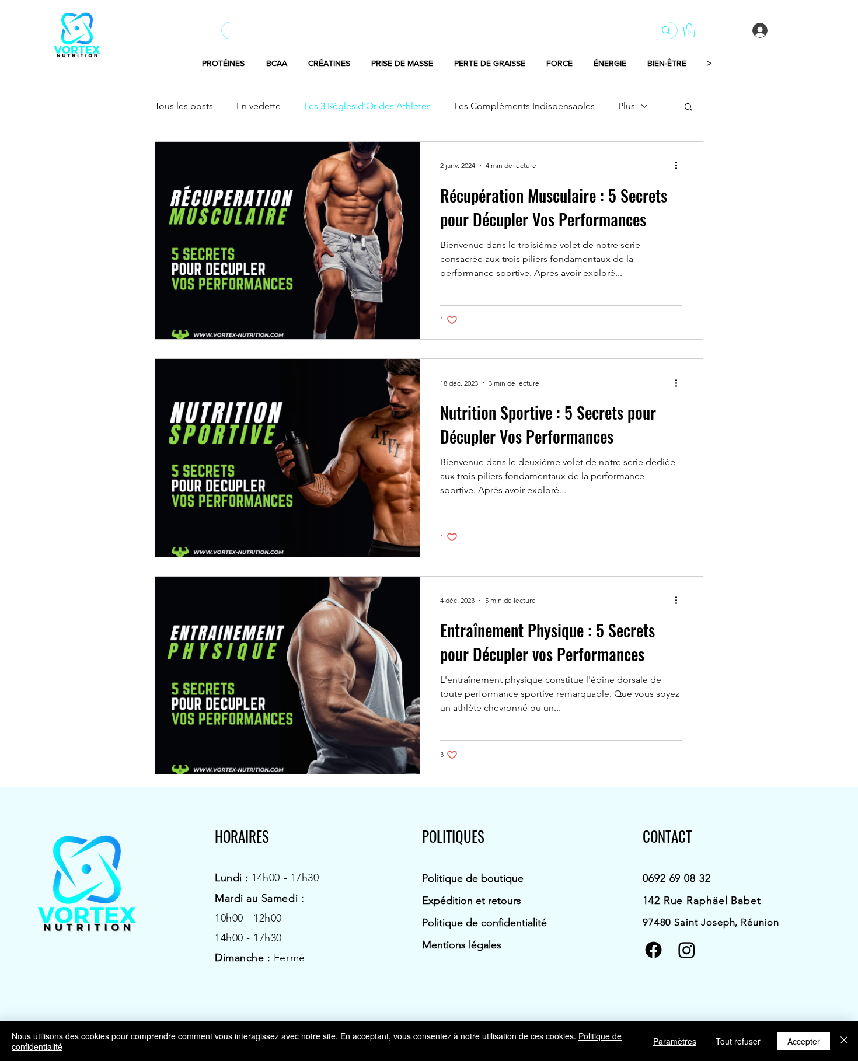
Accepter (803, 1041)
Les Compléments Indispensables (524, 105)
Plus (626, 105)
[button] (689, 30)
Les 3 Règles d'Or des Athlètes (367, 105)
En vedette (258, 105)
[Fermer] (844, 1041)
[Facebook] (653, 950)
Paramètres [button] (674, 1041)
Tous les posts (184, 105)
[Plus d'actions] (680, 166)
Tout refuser (738, 1041)
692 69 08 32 (679, 878)
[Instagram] (686, 950)
